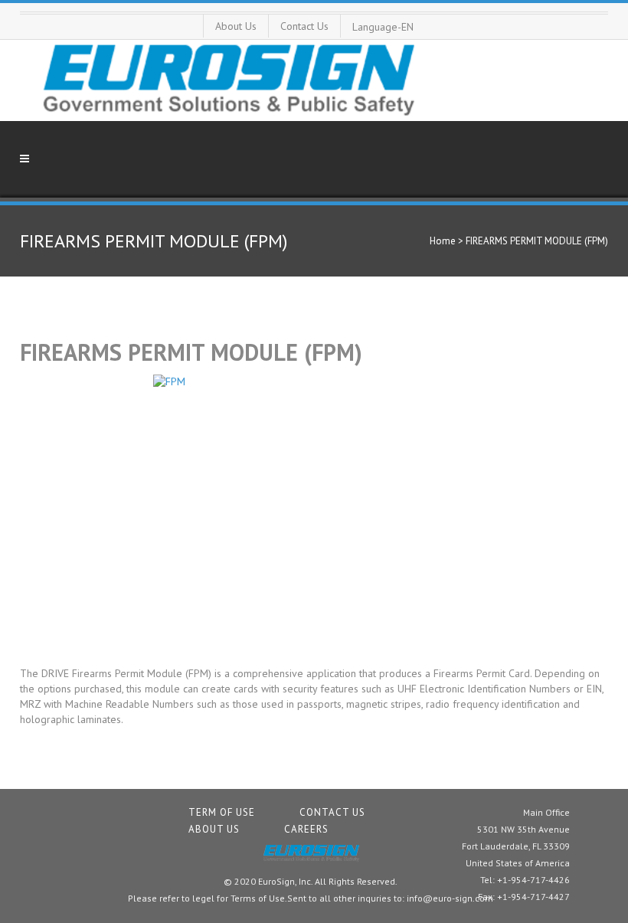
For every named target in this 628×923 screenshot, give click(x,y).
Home (443, 240)
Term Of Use (221, 812)
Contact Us (304, 26)
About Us (236, 26)
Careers (306, 829)
